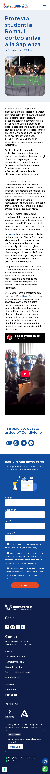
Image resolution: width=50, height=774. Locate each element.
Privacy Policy (31, 563)
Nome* (8, 497)
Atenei (8, 651)
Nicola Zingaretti (30, 295)
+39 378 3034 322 (23, 644)
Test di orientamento (15, 656)
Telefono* (10, 533)
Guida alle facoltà (13, 667)
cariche (11, 234)
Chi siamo (10, 684)
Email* (8, 521)
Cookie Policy (12, 761)
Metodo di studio (13, 677)
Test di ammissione (14, 661)
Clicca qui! (15, 746)
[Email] (9, 444)
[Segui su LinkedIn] (23, 627)
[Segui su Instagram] (12, 627)
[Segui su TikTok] (18, 627)
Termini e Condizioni (28, 758)
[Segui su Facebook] (7, 627)
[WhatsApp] (16, 444)
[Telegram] (23, 444)
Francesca (13, 50)
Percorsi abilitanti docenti (17, 672)
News (32, 50)
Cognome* (10, 509)
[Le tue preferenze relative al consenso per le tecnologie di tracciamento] (4, 769)
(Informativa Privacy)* (30, 548)
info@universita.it (19, 641)
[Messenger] (31, 444)
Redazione (11, 689)
